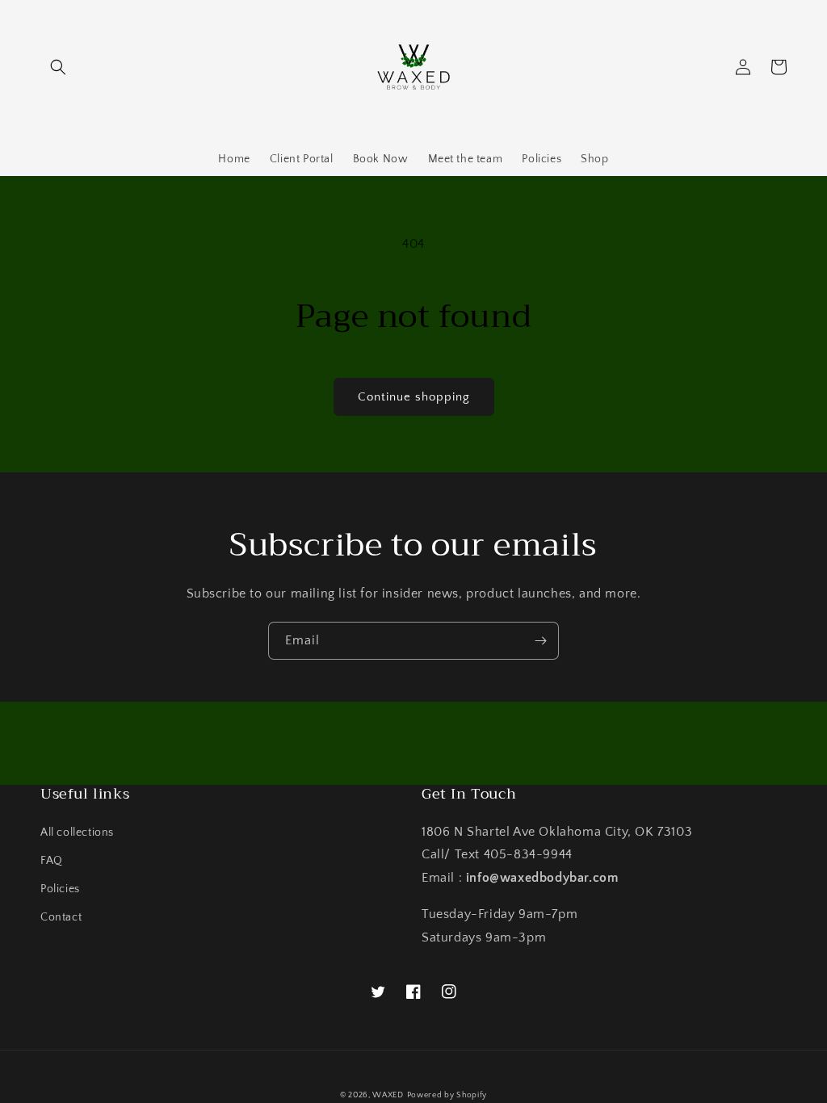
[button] (58, 67)
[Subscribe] (540, 641)
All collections (77, 832)
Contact (61, 917)
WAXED (388, 1095)
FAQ (51, 860)
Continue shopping (414, 397)
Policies (60, 889)
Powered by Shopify (447, 1095)
